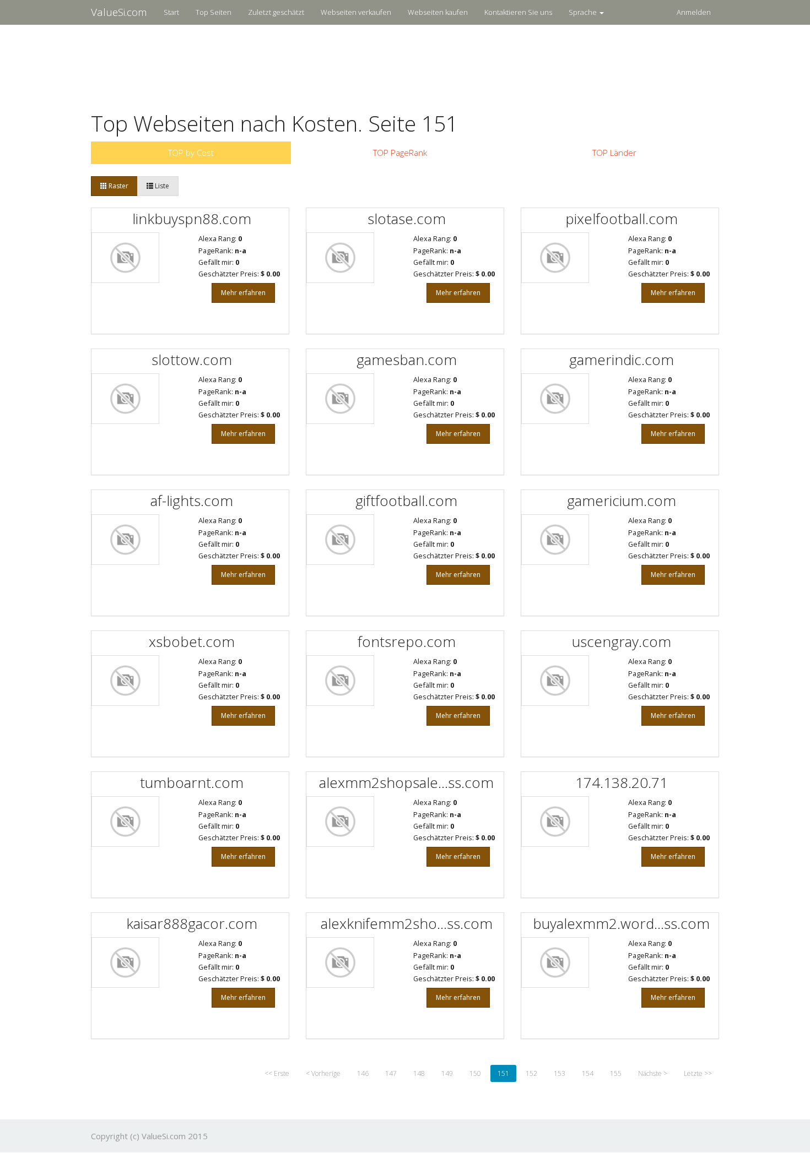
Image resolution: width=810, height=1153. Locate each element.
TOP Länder (614, 152)
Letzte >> (698, 1073)
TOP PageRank (400, 152)
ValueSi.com (119, 12)
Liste (161, 186)
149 (447, 1073)
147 (391, 1073)
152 (531, 1073)
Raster (117, 186)
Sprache (583, 12)
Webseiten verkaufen (356, 12)
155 (616, 1073)
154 (587, 1073)
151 (503, 1073)
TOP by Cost (191, 152)
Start (171, 12)
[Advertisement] (405, 61)
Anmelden (694, 12)
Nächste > (652, 1073)
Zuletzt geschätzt (276, 12)
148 (419, 1073)
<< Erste (276, 1073)
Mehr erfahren (243, 292)
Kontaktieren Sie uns (518, 12)
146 (363, 1073)
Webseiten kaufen (438, 12)
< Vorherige (323, 1073)
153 (559, 1073)
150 (475, 1073)
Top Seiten (213, 12)
